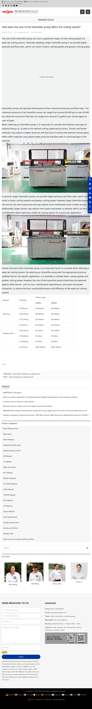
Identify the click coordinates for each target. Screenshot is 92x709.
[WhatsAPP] (90, 206)
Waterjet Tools (8, 533)
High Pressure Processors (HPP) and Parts (18, 539)
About (4, 3)
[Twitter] (5, 5)
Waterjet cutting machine (12, 451)
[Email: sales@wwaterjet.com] (90, 211)
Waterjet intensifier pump (12, 445)
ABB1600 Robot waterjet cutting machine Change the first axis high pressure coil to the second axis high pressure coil (45, 411)
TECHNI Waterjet (9, 495)
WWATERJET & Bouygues (12, 392)
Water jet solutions (9, 467)
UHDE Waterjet (8, 489)
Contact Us (40, 699)
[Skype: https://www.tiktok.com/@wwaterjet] (90, 202)
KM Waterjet (7, 456)
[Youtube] (16, 5)
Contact (9, 3)
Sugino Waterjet (8, 511)
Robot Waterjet (8, 439)
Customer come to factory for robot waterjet (18, 402)
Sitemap (48, 699)
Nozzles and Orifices (10, 528)
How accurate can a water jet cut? (21, 377)
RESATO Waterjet (9, 478)
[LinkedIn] (8, 5)
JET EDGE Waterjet (10, 484)
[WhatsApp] (11, 5)
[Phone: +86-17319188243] (90, 197)
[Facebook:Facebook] (90, 179)
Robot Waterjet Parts (10, 428)
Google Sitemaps (59, 699)
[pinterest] (90, 188)
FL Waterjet (7, 462)
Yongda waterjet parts (11, 522)
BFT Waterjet (8, 473)
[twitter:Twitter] (90, 184)
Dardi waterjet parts (10, 517)
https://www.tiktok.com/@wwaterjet (63, 616)
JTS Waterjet (7, 506)
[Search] (87, 548)
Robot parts (7, 434)
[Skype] (14, 5)
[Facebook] (3, 5)
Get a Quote (17, 3)
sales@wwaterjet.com (40, 1)
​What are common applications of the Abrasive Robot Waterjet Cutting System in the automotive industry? (40, 397)
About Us (31, 699)
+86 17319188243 (60, 620)
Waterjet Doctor (46, 19)
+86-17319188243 (16, 1)
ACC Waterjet (8, 500)
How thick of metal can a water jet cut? (26, 374)
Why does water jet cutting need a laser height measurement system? (28, 406)
